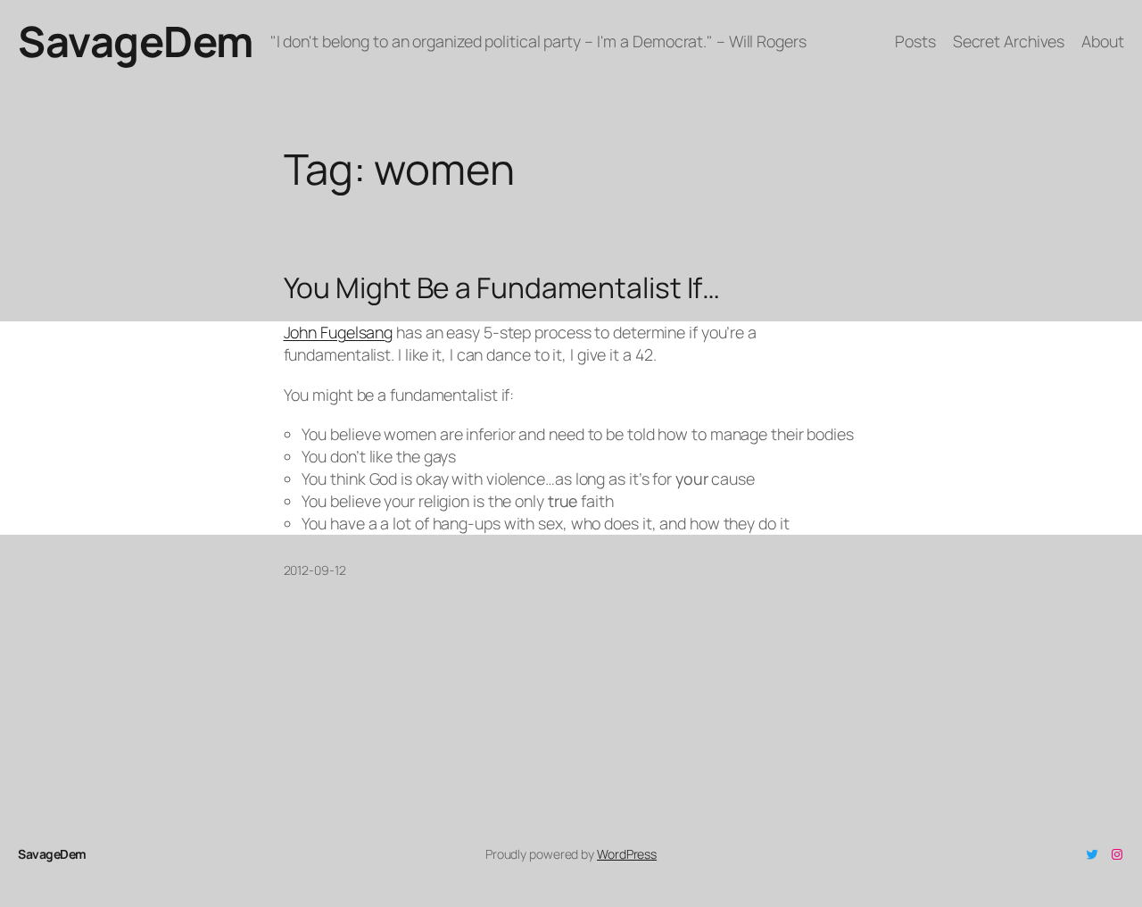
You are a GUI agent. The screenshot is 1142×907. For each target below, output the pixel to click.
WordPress (627, 853)
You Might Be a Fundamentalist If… (502, 288)
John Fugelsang (338, 332)
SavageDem (135, 41)
